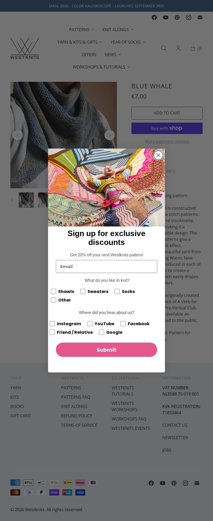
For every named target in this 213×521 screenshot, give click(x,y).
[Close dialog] (158, 155)
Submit (106, 349)
